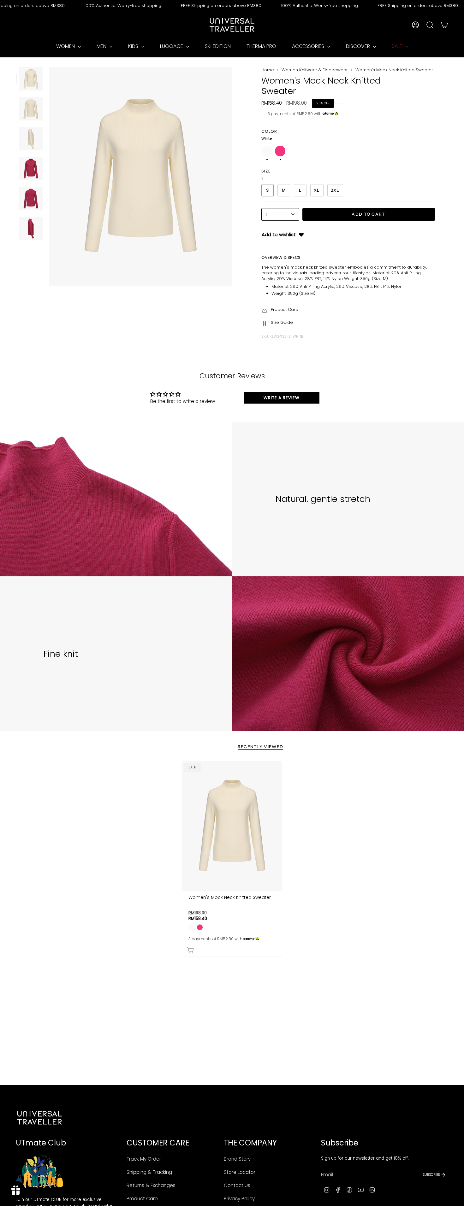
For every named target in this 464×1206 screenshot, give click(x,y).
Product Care (284, 309)
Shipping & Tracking (149, 1172)
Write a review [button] (282, 398)
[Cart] (444, 25)
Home (267, 70)
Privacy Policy (239, 1198)
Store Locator (239, 1172)
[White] (191, 927)
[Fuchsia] (199, 927)
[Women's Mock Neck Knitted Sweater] (232, 826)
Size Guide (282, 322)
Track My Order (144, 1159)
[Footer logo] (39, 1118)
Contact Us (237, 1185)
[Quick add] (234, 949)
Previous (49, 176)
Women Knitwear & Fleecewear (315, 70)
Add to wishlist (279, 234)
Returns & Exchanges (151, 1185)
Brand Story (237, 1159)
